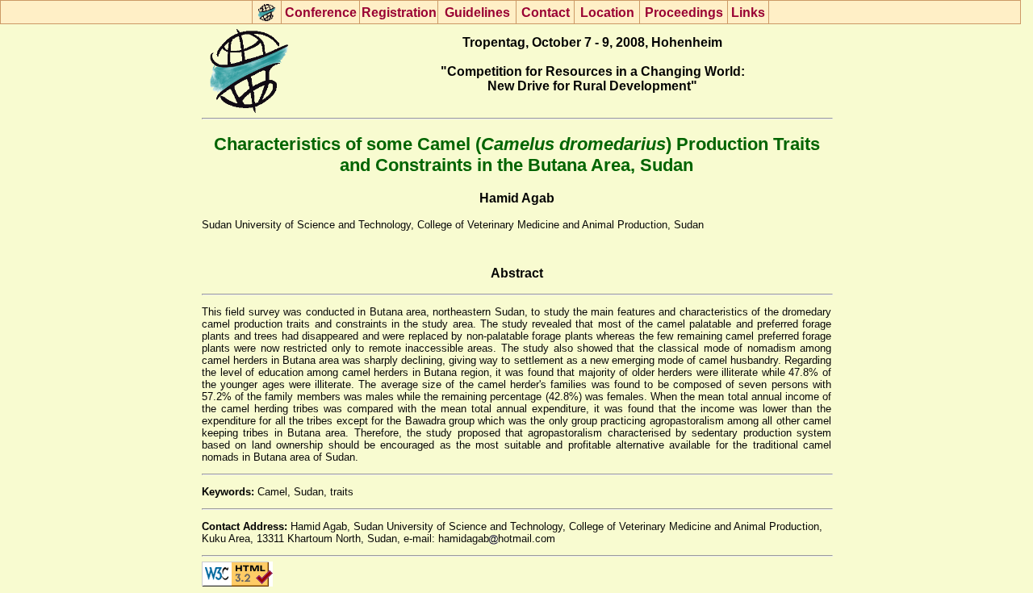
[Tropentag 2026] (267, 12)
